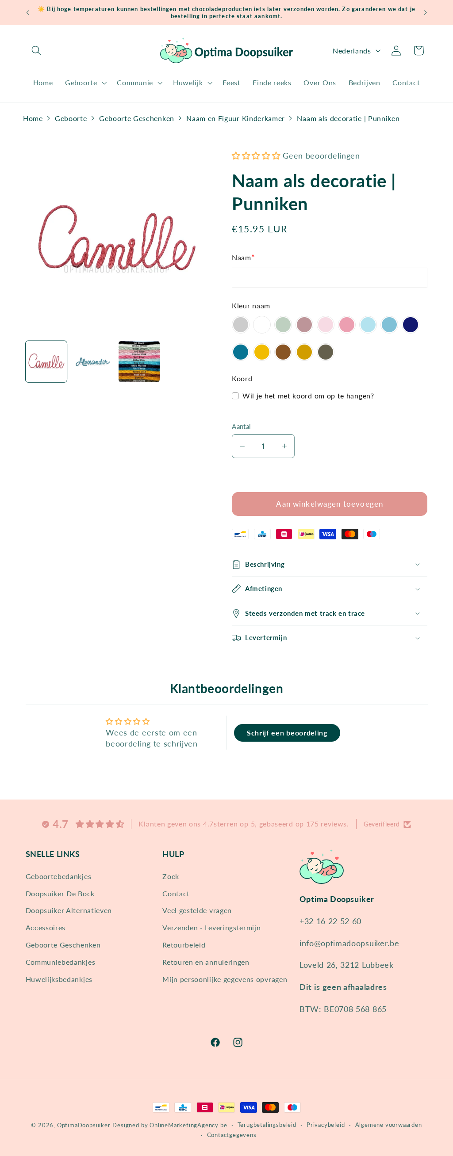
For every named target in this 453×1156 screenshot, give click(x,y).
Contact (176, 893)
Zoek (170, 876)
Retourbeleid (183, 944)
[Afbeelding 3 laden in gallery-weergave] (139, 362)
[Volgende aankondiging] (425, 13)
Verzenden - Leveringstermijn (211, 927)
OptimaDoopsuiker (84, 1125)
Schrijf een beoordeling (287, 732)
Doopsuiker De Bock (60, 893)
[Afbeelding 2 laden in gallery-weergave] (93, 362)
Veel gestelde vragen (197, 910)
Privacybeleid (326, 1125)
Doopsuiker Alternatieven (69, 910)
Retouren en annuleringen (206, 962)
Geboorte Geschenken (136, 118)
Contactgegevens (232, 1135)
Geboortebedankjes (59, 876)
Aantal (241, 426)
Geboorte (71, 118)
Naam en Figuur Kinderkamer (235, 118)
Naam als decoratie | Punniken (348, 118)
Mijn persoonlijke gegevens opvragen (224, 979)
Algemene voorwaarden (388, 1125)
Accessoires (46, 927)
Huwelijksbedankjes (59, 979)
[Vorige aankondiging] (27, 13)
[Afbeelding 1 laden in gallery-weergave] (46, 362)
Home (33, 118)
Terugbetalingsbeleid (267, 1125)
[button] (37, 50)
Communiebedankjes (61, 962)
